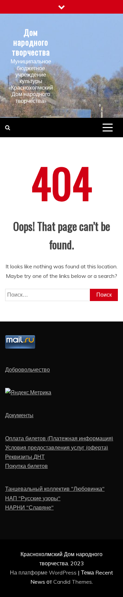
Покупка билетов (26, 465)
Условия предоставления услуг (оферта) (56, 447)
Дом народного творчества (31, 42)
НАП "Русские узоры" (32, 498)
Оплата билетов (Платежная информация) (59, 438)
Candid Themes (72, 581)
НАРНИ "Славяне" (29, 507)
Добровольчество (27, 369)
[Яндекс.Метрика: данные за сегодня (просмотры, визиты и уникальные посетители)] (28, 392)
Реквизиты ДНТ (25, 456)
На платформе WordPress (44, 572)
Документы (19, 415)
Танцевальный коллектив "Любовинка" (55, 488)
